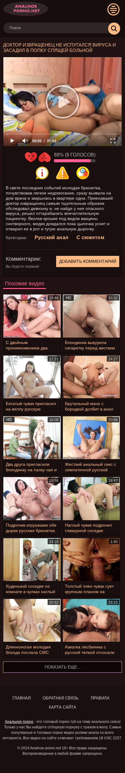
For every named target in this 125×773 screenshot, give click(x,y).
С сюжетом (90, 237)
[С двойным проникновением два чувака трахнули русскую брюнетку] (32, 315)
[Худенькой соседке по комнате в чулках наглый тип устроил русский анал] (32, 559)
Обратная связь (61, 698)
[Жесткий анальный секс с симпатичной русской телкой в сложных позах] (91, 437)
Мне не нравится (44, 157)
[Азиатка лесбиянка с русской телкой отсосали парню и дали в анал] (91, 620)
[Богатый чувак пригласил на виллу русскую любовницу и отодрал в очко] (32, 377)
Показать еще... (63, 667)
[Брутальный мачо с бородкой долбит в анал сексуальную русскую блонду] (91, 377)
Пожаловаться (62, 173)
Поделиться (83, 173)
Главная (21, 698)
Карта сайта (62, 707)
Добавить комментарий (87, 261)
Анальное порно (19, 722)
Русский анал (52, 237)
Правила (100, 698)
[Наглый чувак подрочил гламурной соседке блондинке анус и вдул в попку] (91, 498)
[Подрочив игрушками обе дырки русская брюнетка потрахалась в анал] (32, 498)
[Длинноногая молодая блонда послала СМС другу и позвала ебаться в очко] (32, 620)
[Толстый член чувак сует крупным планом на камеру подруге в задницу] (91, 559)
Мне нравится (31, 157)
